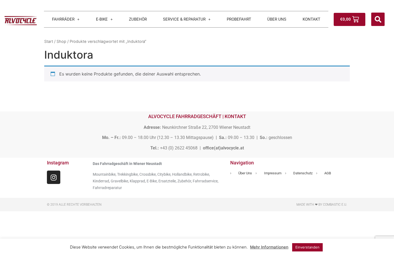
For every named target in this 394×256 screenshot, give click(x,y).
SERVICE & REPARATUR (184, 19)
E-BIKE (102, 19)
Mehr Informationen (269, 247)
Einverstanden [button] (307, 247)
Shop (61, 41)
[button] (378, 19)
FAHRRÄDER (63, 19)
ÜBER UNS (276, 19)
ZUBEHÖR (138, 19)
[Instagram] (53, 177)
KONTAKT (311, 19)
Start (48, 41)
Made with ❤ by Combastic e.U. (321, 204)
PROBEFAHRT (239, 19)
